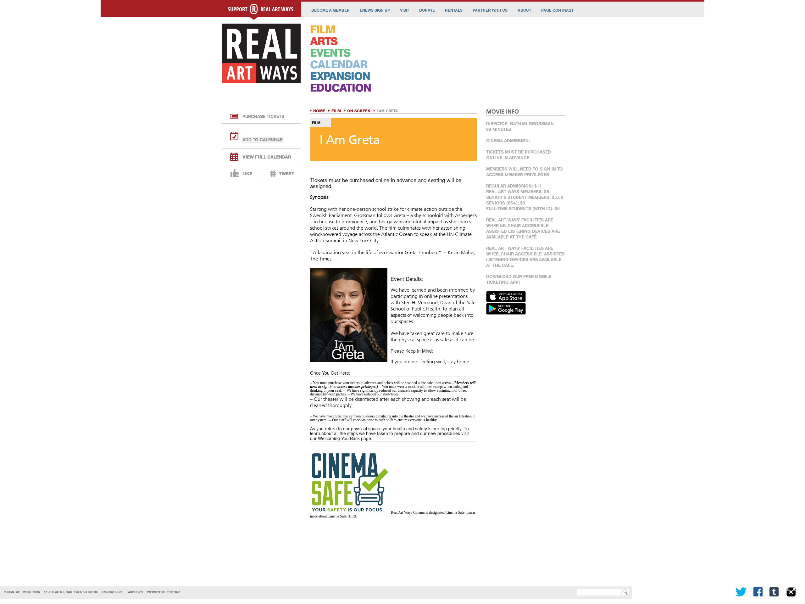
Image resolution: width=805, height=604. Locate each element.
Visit (404, 10)
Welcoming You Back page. (345, 438)
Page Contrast (557, 10)
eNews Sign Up (375, 10)
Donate (427, 10)
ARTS (323, 41)
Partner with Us (490, 10)
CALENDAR (338, 64)
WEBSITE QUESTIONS (163, 592)
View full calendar (266, 157)
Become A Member (330, 10)
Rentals (454, 10)
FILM (322, 29)
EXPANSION (340, 76)
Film (336, 111)
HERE (352, 516)
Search (567, 592)
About (524, 10)
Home (319, 111)
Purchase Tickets (263, 116)
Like (247, 173)
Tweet (286, 173)
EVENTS (330, 53)
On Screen (358, 111)
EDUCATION (340, 87)
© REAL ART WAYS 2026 (22, 592)
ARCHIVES (135, 592)
